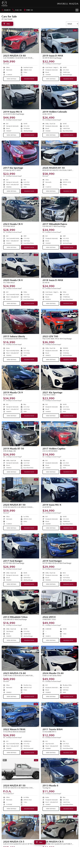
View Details (11, 79)
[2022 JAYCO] (59, 602)
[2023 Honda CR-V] (20, 209)
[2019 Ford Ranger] (59, 545)
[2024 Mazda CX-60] (59, 658)
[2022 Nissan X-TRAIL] (20, 714)
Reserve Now (29, 79)
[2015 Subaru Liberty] (20, 321)
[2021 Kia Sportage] (59, 377)
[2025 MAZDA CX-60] (20, 40)
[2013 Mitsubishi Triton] (20, 602)
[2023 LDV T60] (59, 321)
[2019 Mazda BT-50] (20, 433)
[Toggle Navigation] (77, 10)
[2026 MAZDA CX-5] (20, 826)
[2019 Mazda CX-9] (20, 377)
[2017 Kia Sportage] (20, 152)
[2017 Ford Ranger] (20, 545)
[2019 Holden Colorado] (59, 96)
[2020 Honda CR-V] (20, 265)
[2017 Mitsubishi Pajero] (59, 209)
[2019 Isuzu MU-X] (20, 96)
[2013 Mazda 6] (59, 770)
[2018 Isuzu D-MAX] (59, 265)
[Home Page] (4, 3)
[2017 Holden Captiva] (59, 433)
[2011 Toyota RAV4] (59, 714)
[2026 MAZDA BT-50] (59, 152)
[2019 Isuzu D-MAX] (59, 40)
